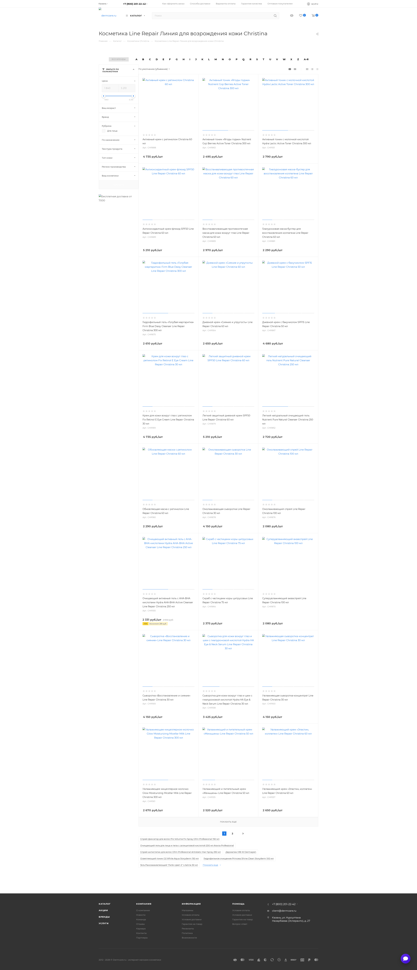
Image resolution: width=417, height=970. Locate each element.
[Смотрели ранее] (288, 16)
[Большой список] (295, 69)
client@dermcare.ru (284, 910)
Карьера (141, 928)
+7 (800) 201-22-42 (134, 3)
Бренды (104, 917)
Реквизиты (188, 928)
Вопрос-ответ (239, 924)
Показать (118, 184)
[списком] (312, 69)
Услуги (104, 923)
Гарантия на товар (192, 924)
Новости (140, 915)
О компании (143, 910)
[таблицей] (317, 69)
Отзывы (140, 924)
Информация (191, 904)
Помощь (238, 904)
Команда (141, 919)
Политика (187, 933)
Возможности (189, 937)
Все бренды (119, 59)
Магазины (187, 910)
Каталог (105, 904)
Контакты (141, 933)
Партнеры (142, 937)
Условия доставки (191, 919)
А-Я (306, 59)
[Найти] (275, 15)
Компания (143, 904)
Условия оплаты (190, 915)
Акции (103, 910)
